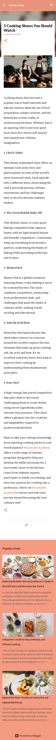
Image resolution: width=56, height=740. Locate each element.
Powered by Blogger (30, 735)
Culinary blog (16, 5)
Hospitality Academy (37, 447)
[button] (5, 41)
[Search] (52, 5)
